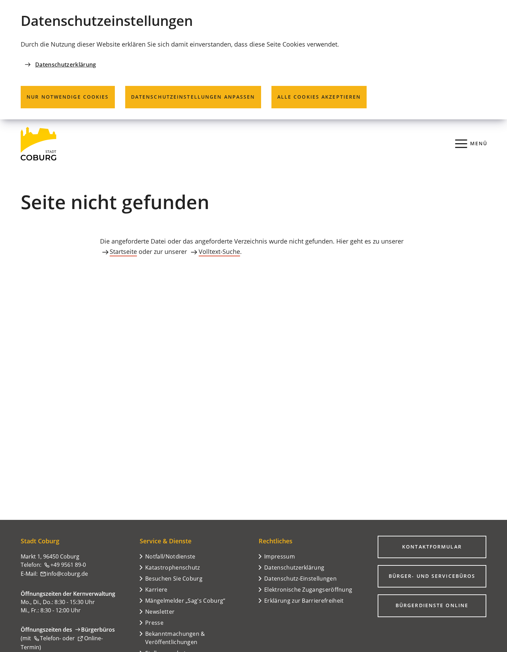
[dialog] (253, 59)
